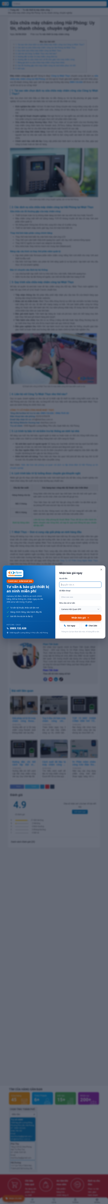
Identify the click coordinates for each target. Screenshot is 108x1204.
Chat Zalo (93, 625)
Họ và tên (63, 578)
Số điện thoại (64, 590)
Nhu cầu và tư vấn (67, 603)
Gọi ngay (71, 625)
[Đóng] (101, 569)
